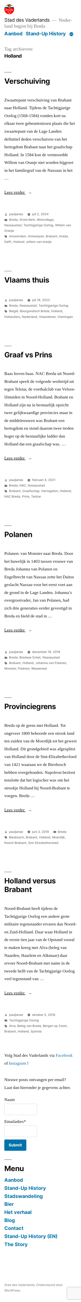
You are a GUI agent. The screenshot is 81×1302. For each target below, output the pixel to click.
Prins (25, 496)
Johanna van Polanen (50, 663)
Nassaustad (13, 225)
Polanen (18, 534)
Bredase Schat (30, 657)
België (13, 311)
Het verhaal (18, 1212)
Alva (12, 1026)
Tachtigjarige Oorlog (38, 225)
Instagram (17, 1063)
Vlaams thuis (26, 279)
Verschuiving (27, 81)
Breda (13, 220)
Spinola (36, 1031)
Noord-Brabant (15, 843)
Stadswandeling (23, 1196)
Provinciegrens (30, 706)
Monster (10, 668)
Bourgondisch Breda (34, 311)
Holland (18, 242)
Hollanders (12, 317)
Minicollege (45, 220)
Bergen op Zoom (55, 1026)
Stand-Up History (46, 34)
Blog (9, 1220)
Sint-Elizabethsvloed (43, 843)
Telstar (36, 496)
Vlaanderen (47, 317)
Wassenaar (39, 668)
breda (63, 236)
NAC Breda (12, 496)
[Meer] (71, 34)
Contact (14, 1228)
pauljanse (16, 214)
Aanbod (13, 34)
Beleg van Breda (29, 1026)
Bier (9, 1204)
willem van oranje (39, 242)
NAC (22, 485)
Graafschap (31, 491)
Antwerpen (36, 236)
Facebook (64, 1055)
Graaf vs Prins (28, 354)
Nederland (29, 317)
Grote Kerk (27, 220)
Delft (7, 242)
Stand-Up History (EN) (31, 1236)
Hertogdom (49, 491)
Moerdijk (58, 837)
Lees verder (18, 192)
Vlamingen (65, 317)
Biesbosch (16, 837)
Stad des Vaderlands (27, 20)
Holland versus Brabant (30, 885)
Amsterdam (17, 236)
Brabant (51, 236)
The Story (16, 1244)
